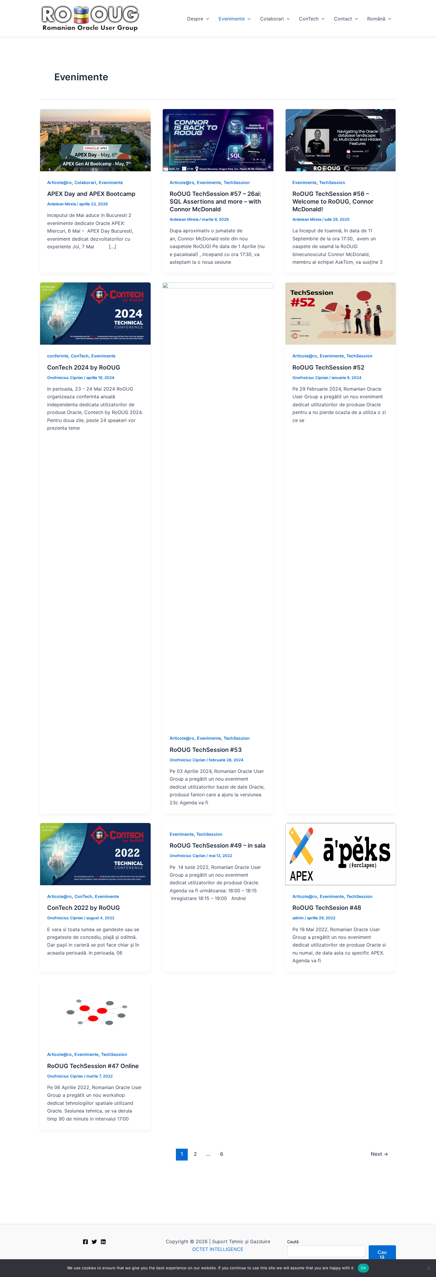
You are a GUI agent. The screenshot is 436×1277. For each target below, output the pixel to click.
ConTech (309, 19)
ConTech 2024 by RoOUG (83, 367)
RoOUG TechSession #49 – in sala (217, 845)
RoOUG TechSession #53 (206, 749)
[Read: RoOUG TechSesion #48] (340, 853)
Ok (363, 1267)
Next (379, 1154)
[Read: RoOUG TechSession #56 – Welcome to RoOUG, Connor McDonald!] (340, 140)
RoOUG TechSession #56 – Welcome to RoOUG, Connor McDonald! (332, 201)
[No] (429, 1268)
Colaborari (272, 19)
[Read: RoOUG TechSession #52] (340, 313)
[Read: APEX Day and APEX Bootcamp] (95, 140)
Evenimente (232, 19)
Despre (195, 19)
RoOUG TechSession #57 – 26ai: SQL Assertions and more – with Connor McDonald (215, 201)
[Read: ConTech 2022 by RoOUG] (95, 853)
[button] (206, 19)
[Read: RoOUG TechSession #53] (218, 504)
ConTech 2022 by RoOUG (83, 907)
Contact (343, 19)
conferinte (57, 355)
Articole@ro (59, 182)
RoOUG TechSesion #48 (326, 907)
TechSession (237, 182)
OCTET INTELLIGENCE (218, 1249)
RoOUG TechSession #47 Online (93, 1066)
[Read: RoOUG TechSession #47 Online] (95, 1012)
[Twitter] (94, 1241)
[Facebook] (85, 1241)
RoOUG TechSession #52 (328, 367)
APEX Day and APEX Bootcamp (91, 193)
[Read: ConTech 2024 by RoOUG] (95, 313)
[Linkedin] (103, 1241)
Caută (293, 1241)
